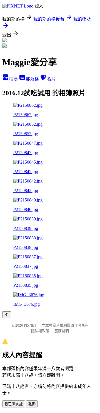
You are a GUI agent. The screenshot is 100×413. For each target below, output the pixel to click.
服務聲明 (61, 331)
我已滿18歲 (13, 404)
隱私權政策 (40, 331)
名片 (51, 79)
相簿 (14, 79)
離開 (32, 404)
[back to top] (6, 314)
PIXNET (30, 325)
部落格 (33, 79)
